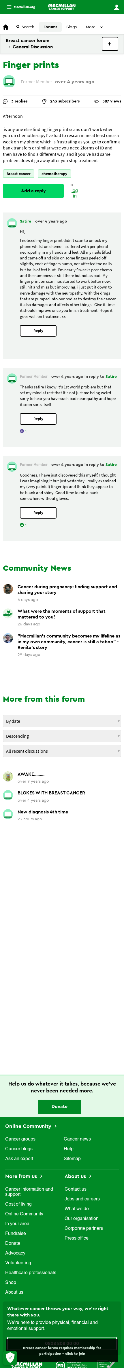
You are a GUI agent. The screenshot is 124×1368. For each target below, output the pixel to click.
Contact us (76, 1189)
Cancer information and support (29, 1192)
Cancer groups (20, 1139)
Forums (50, 27)
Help (69, 1149)
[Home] (62, 7)
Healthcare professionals (30, 1273)
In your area (17, 1224)
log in (75, 194)
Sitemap (72, 1159)
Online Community (29, 1126)
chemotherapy (54, 174)
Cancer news (77, 1139)
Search (28, 27)
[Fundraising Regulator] (71, 1365)
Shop (10, 1282)
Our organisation (82, 1219)
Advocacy (15, 1253)
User (116, 7)
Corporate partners (84, 1228)
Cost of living (18, 1204)
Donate (59, 1106)
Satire (26, 221)
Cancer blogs (19, 1149)
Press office (77, 1238)
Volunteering (18, 1263)
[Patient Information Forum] (106, 1365)
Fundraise (15, 1234)
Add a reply (33, 191)
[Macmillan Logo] (26, 1365)
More (18, 7)
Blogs (71, 27)
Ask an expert (19, 1159)
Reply (38, 331)
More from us (21, 1176)
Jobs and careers (82, 1199)
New (110, 44)
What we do (77, 1209)
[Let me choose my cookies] (10, 1358)
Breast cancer (19, 174)
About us (14, 1292)
